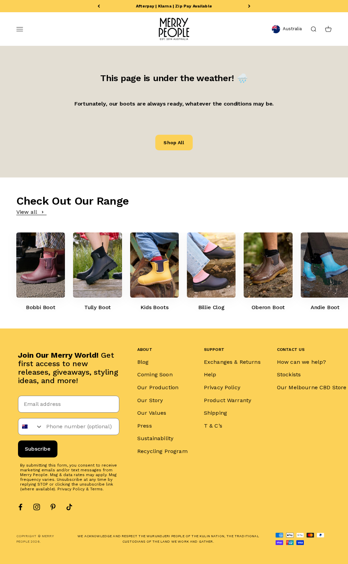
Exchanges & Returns (232, 362)
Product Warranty (227, 400)
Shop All (173, 142)
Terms (96, 489)
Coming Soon (155, 374)
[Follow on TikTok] (69, 507)
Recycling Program (162, 451)
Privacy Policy (71, 489)
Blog (143, 362)
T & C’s (213, 425)
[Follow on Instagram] (37, 507)
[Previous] (99, 6)
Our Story (150, 400)
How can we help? (301, 362)
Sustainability (155, 438)
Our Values (152, 413)
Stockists (289, 374)
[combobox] (30, 426)
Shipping (215, 413)
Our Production (157, 387)
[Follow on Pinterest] (53, 507)
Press (144, 425)
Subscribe (38, 449)
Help (210, 374)
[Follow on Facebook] (20, 507)
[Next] (249, 6)
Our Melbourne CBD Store (312, 387)
